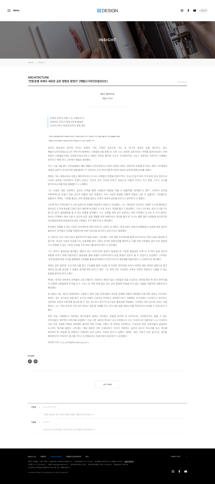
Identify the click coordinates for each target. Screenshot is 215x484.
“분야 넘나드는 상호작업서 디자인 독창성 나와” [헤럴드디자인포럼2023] (69, 426)
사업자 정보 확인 (129, 461)
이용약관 (43, 457)
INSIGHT (41, 62)
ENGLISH (203, 10)
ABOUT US (32, 457)
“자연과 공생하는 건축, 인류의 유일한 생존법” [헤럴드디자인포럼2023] (68, 411)
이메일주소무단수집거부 (73, 457)
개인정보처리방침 (56, 457)
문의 (87, 457)
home (30, 62)
